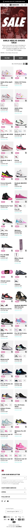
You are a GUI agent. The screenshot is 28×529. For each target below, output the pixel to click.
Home (2, 53)
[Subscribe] (25, 478)
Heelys (19, 50)
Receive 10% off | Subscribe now (15, 1)
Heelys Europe (16, 525)
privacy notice (16, 483)
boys (10, 48)
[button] (2, 5)
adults (15, 48)
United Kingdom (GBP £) (13, 511)
